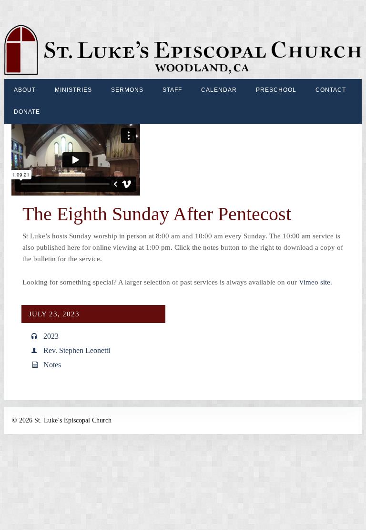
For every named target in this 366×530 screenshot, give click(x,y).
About (25, 90)
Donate (27, 111)
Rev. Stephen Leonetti (76, 350)
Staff (172, 90)
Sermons (127, 90)
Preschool (276, 90)
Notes (52, 365)
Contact (330, 90)
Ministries (73, 90)
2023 (51, 336)
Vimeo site (314, 282)
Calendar (219, 90)
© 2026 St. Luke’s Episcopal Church (62, 420)
